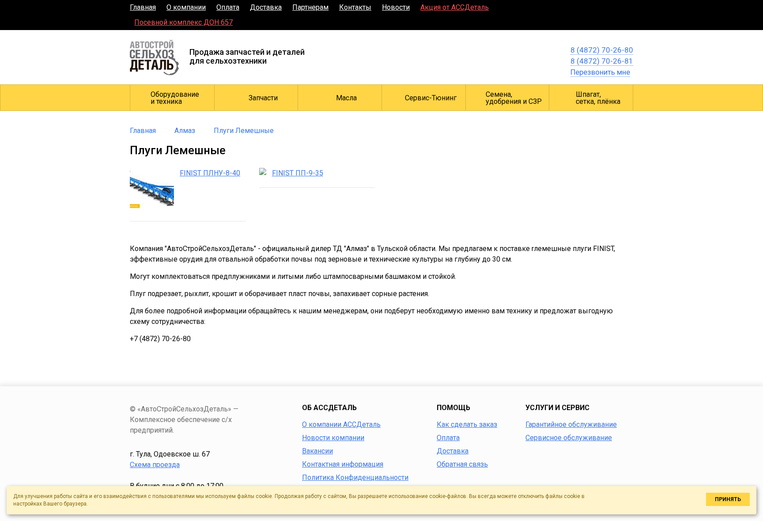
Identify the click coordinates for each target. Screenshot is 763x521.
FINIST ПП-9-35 (297, 173)
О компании (186, 7)
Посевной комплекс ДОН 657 (183, 22)
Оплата (227, 7)
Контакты (355, 7)
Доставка (266, 7)
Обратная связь (462, 464)
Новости (396, 7)
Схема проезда (155, 464)
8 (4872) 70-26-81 (601, 61)
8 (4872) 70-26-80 (601, 50)
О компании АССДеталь (341, 424)
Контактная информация (342, 464)
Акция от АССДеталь (454, 7)
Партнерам (310, 7)
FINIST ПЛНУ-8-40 (210, 173)
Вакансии (317, 451)
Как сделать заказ (467, 424)
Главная (143, 7)
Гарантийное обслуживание (571, 424)
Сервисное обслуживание (568, 438)
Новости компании (333, 438)
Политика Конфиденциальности (355, 477)
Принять (728, 499)
